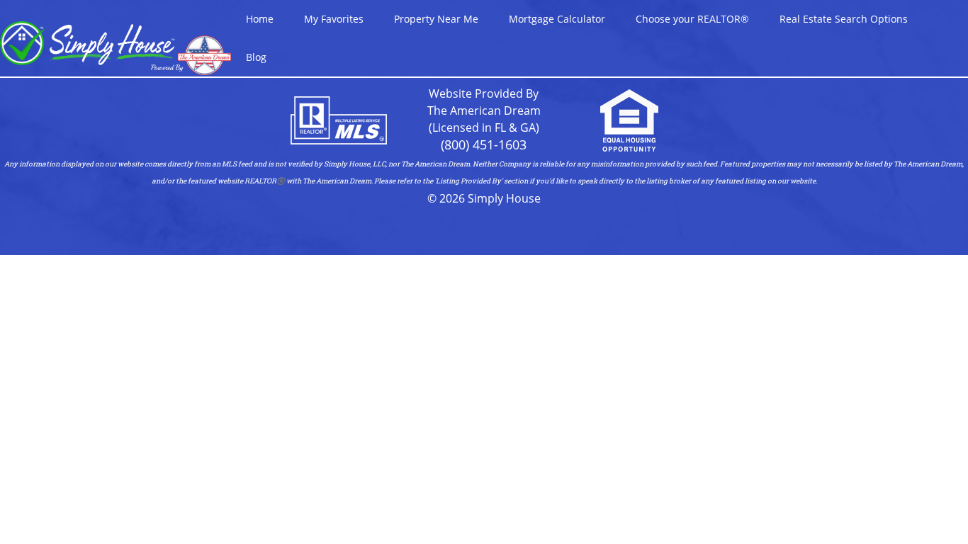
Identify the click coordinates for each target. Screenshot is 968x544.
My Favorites (334, 19)
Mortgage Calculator (557, 19)
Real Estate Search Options (844, 19)
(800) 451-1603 (484, 144)
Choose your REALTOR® (692, 19)
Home (260, 19)
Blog (256, 57)
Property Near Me (436, 19)
